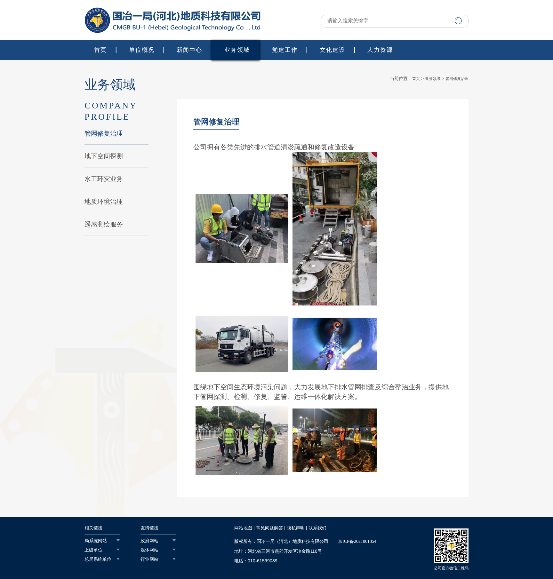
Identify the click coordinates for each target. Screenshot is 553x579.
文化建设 (332, 50)
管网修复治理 (103, 133)
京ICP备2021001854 (357, 541)
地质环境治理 (103, 201)
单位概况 (142, 50)
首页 (100, 50)
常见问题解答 (269, 528)
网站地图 (243, 528)
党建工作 (285, 50)
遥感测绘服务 (103, 224)
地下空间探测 (103, 156)
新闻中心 (189, 50)
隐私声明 (296, 528)
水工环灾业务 (103, 178)
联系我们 (317, 528)
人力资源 (380, 50)
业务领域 (237, 50)
